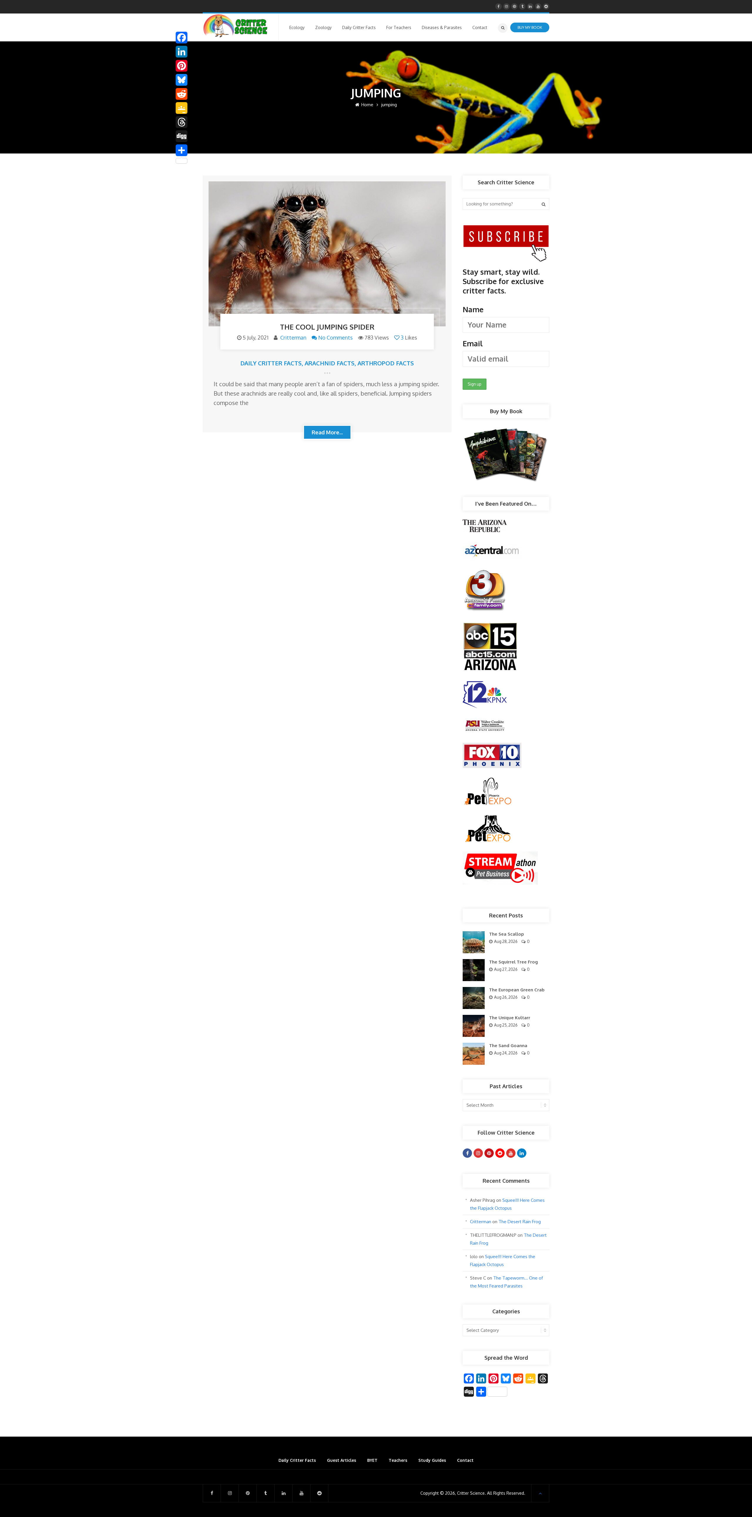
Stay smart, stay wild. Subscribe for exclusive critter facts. (503, 307)
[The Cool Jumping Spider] (327, 253)
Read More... (327, 432)
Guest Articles (341, 1460)
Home (366, 104)
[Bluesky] (181, 80)
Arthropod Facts (385, 363)
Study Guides (432, 1460)
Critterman (293, 337)
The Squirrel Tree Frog (513, 962)
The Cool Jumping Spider (327, 326)
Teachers (398, 1460)
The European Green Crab (517, 990)
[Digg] (181, 136)
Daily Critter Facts (271, 363)
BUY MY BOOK (530, 27)
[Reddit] (181, 94)
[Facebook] (181, 38)
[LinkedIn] (181, 52)
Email (473, 343)
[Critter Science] (235, 26)
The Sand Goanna (508, 1045)
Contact (465, 1460)
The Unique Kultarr (509, 1017)
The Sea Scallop (506, 934)
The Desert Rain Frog (519, 1221)
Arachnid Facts (330, 363)
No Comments (335, 337)
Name (473, 309)
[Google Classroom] (181, 108)
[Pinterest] (181, 66)
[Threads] (181, 122)
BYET (372, 1460)
